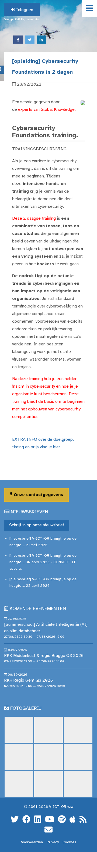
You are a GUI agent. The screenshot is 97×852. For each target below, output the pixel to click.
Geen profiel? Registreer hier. (22, 19)
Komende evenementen (38, 608)
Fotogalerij (25, 708)
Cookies (69, 842)
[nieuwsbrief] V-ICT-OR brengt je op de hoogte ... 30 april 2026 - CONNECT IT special (43, 562)
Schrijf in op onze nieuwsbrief (36, 525)
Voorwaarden (32, 842)
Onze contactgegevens (37, 495)
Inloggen (24, 10)
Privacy (53, 842)
